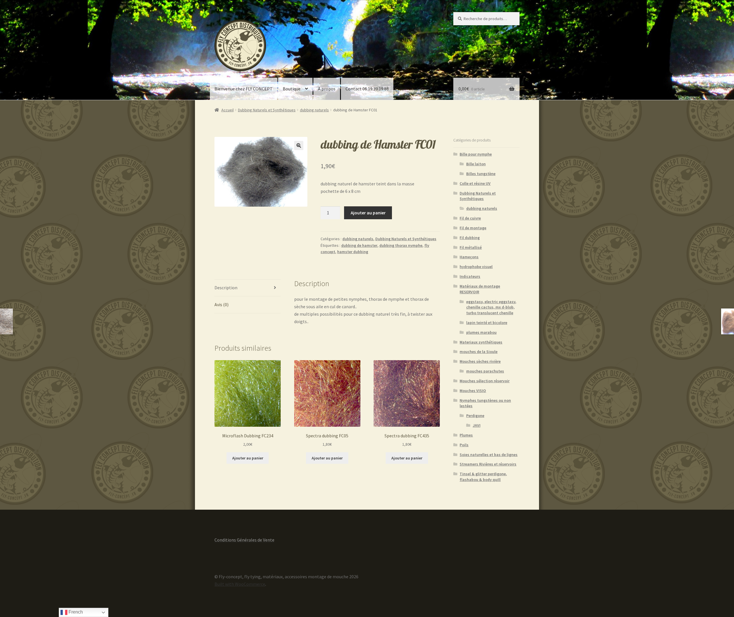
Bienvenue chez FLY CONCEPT (243, 89)
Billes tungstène (480, 173)
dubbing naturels (314, 109)
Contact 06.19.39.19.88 (367, 89)
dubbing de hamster (359, 245)
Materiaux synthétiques (481, 342)
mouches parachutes (485, 371)
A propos (326, 89)
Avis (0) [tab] (221, 304)
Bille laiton (476, 163)
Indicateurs (470, 276)
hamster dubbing (352, 251)
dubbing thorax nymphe (400, 245)
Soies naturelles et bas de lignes (489, 454)
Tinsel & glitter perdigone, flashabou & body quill (483, 476)
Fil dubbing (470, 237)
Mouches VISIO (473, 390)
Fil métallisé (471, 247)
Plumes (466, 435)
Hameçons (469, 256)
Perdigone (475, 415)
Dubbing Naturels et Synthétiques (267, 109)
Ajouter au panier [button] (247, 458)
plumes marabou (481, 332)
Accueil (227, 109)
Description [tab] (225, 287)
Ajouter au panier (368, 213)
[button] (298, 145)
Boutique (291, 89)
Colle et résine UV (475, 183)
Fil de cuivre (470, 218)
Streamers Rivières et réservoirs (488, 464)
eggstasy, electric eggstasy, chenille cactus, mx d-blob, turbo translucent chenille (491, 307)
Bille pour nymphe (476, 154)
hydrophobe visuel (476, 266)
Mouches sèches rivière (480, 361)
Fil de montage (473, 227)
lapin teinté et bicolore (486, 322)
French (75, 612)
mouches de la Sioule (478, 351)
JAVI (477, 425)
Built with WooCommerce (239, 584)
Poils (464, 444)
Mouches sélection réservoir (484, 380)
